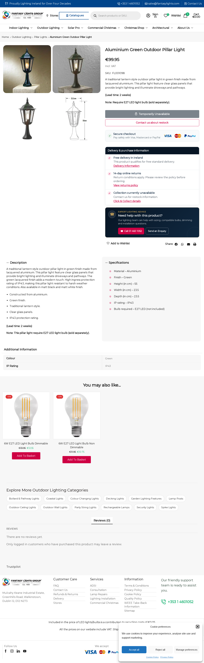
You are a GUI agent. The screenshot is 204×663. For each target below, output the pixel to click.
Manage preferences (186, 649)
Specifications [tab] (119, 262)
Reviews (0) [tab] (102, 520)
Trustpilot (13, 567)
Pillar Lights (40, 37)
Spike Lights (168, 507)
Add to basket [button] (26, 455)
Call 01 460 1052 (131, 231)
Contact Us (195, 3)
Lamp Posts (176, 498)
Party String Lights (85, 507)
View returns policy (125, 185)
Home (5, 37)
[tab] (52, 263)
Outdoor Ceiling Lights (22, 507)
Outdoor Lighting (21, 37)
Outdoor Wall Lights (55, 507)
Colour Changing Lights (84, 498)
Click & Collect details (127, 201)
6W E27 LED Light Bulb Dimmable (26, 443)
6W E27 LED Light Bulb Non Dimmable (77, 445)
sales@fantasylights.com (163, 3)
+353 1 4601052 (130, 3)
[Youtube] (24, 651)
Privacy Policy (166, 657)
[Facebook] (5, 651)
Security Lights (145, 507)
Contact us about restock (152, 122)
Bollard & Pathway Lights (24, 498)
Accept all (134, 649)
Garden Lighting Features (146, 498)
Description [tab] (18, 262)
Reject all (160, 649)
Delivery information (126, 165)
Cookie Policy (152, 657)
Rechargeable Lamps (116, 507)
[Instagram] (12, 651)
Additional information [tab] (20, 349)
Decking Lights (115, 498)
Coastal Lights (54, 498)
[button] (197, 626)
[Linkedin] (18, 651)
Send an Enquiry (157, 231)
